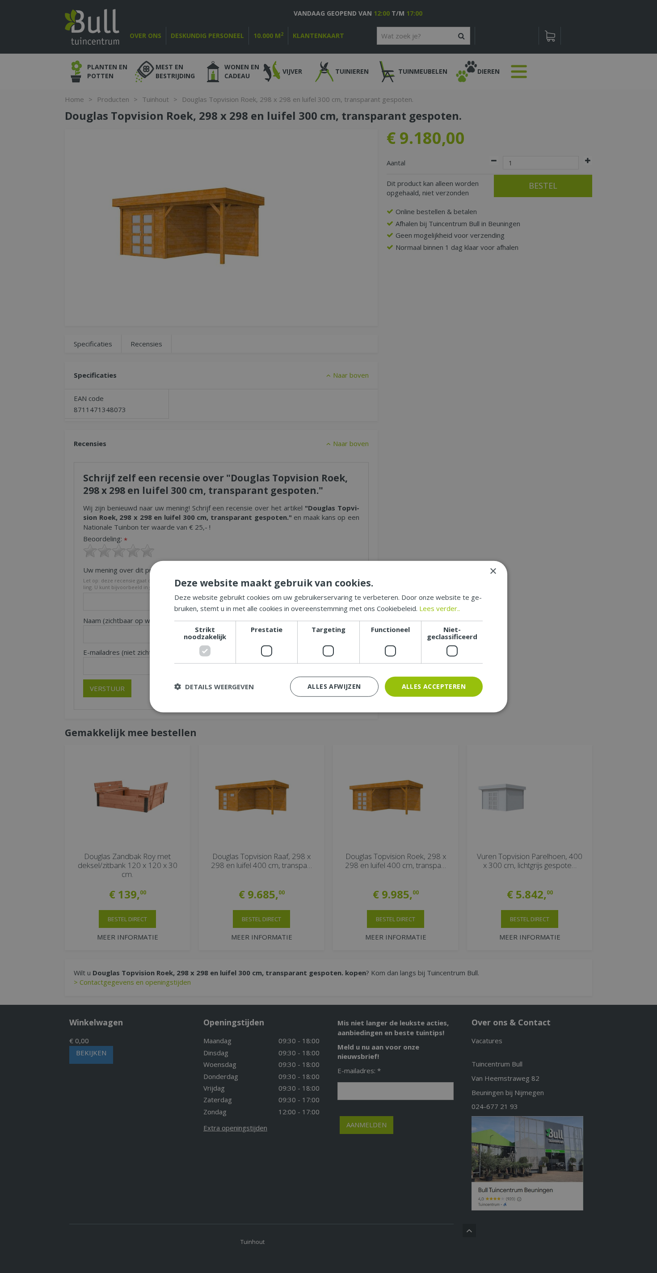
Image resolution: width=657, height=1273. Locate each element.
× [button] (492, 571)
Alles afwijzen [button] (334, 686)
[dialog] (328, 636)
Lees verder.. (439, 608)
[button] (214, 686)
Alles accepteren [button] (434, 686)
